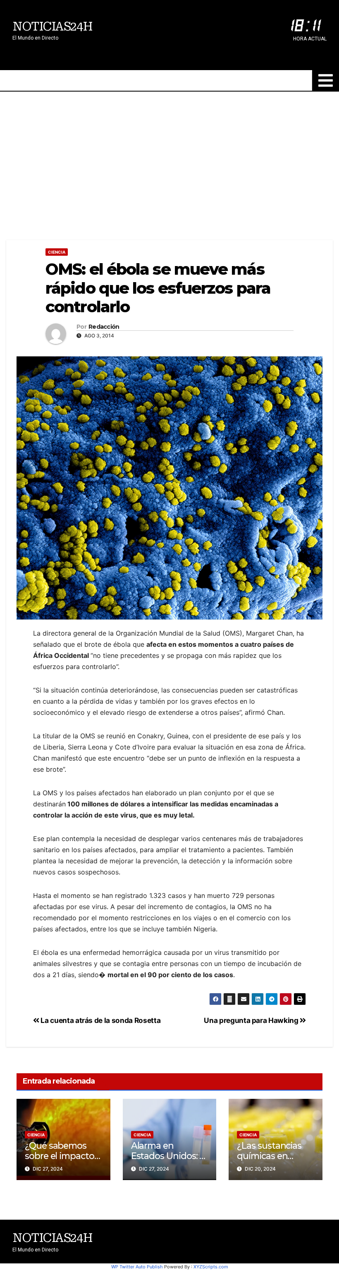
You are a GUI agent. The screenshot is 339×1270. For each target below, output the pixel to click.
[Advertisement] (169, 153)
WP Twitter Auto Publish (137, 1267)
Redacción (103, 326)
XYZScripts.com (210, 1267)
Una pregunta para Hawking (252, 1020)
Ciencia (56, 252)
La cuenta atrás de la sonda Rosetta (99, 1020)
